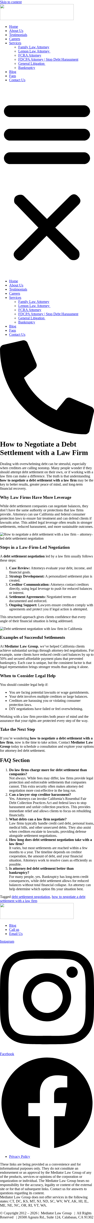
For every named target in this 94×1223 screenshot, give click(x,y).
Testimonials (18, 35)
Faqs (12, 76)
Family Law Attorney (33, 47)
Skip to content (11, 2)
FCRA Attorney (29, 55)
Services (15, 43)
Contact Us (17, 80)
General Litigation (31, 63)
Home (13, 27)
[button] (47, 181)
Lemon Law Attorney (34, 51)
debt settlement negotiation (31, 897)
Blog (12, 72)
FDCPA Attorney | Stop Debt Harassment (48, 59)
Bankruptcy (26, 68)
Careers (14, 39)
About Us (16, 31)
